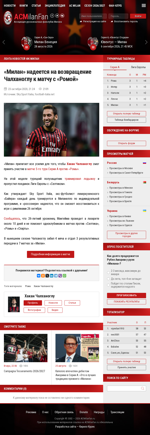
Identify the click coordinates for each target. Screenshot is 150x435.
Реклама (31, 412)
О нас (45, 412)
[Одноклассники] (43, 275)
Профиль (33, 302)
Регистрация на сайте (94, 21)
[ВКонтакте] (38, 275)
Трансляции (117, 412)
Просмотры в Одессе (120, 225)
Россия (112, 163)
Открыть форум (126, 143)
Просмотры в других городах (126, 235)
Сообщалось (12, 218)
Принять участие (127, 367)
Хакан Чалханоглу (43, 286)
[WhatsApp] (64, 275)
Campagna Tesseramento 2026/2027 (24, 371)
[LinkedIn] (51, 275)
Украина (112, 211)
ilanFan (31, 17)
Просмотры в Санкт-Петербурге (126, 172)
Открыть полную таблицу (126, 113)
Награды (99, 412)
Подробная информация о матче (50, 254)
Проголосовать (127, 295)
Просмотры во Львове (121, 220)
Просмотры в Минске (121, 187)
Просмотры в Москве (121, 168)
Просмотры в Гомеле (120, 192)
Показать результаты (126, 301)
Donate (84, 412)
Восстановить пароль (126, 21)
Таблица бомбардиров (126, 119)
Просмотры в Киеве (120, 216)
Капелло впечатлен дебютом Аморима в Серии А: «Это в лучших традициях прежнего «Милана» (75, 375)
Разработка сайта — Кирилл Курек (75, 426)
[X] (47, 275)
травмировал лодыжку (80, 179)
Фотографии (34, 309)
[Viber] (60, 275)
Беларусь (113, 182)
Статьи (36, 5)
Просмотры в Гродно (120, 196)
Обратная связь (64, 412)
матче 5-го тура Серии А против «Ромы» (53, 169)
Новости (10, 5)
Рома (28, 286)
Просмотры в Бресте (120, 201)
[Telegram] (56, 275)
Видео (55, 309)
